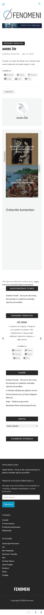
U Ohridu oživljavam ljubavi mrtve (21, 390)
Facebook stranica (22, 439)
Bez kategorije (8, 550)
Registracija (6, 530)
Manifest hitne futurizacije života (21, 405)
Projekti (5, 575)
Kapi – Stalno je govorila (17, 401)
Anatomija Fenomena (10, 543)
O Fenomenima (8, 523)
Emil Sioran (22, 322)
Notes (4, 572)
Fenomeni (22, 589)
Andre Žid (9, 92)
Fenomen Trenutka (13, 43)
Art (3, 547)
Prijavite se (8, 504)
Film (3, 558)
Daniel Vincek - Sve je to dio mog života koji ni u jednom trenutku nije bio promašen (21, 298)
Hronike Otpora (8, 561)
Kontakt (5, 520)
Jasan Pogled (7, 564)
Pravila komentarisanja (11, 527)
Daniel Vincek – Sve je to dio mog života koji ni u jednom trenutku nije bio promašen (21, 383)
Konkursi (5, 568)
